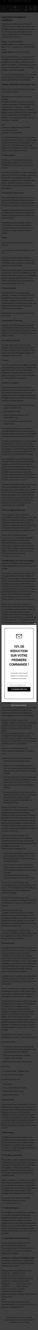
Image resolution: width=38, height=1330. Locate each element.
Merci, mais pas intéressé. (19, 705)
